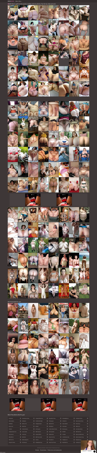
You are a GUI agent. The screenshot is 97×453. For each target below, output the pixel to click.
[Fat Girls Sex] (13, 154)
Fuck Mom (64, 434)
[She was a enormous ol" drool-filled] (64, 245)
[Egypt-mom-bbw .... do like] (54, 229)
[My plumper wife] (54, 108)
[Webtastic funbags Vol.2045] (74, 356)
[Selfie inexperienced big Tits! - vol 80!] (13, 386)
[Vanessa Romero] (43, 371)
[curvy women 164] (33, 28)
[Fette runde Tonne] (43, 43)
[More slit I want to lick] (54, 154)
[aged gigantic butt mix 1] (43, 214)
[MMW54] (13, 12)
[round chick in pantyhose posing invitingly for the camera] (84, 139)
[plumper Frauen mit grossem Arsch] (13, 325)
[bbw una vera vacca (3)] (43, 12)
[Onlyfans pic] (43, 386)
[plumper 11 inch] (43, 58)
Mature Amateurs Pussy (80, 437)
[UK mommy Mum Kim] (33, 123)
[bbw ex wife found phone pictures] (74, 341)
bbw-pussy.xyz (64, 429)
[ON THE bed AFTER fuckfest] (43, 310)
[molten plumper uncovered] (84, 356)
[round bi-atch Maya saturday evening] (43, 123)
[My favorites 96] (23, 123)
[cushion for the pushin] (43, 28)
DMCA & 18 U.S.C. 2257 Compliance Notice (55, 450)
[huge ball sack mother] (64, 341)
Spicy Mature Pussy (52, 418)
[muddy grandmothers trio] (13, 214)
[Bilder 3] (74, 108)
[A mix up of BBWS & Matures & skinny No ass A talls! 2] (74, 214)
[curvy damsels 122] (54, 214)
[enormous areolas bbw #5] (13, 169)
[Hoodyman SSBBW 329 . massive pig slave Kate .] (33, 184)
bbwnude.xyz (78, 423)
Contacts (37, 450)
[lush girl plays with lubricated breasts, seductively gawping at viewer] (74, 229)
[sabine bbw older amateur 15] (84, 310)
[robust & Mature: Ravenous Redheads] (64, 169)
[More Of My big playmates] (54, 89)
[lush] (23, 184)
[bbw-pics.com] (13, 245)
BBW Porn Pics (11, 439)
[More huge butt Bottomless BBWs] (43, 139)
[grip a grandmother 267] (13, 184)
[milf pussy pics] (43, 290)
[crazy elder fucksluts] (23, 214)
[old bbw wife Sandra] (74, 154)
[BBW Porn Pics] (54, 275)
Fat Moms (10, 429)
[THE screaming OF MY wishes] (33, 260)
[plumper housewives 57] (74, 245)
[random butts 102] (43, 260)
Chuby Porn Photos (12, 442)
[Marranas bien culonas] (23, 58)
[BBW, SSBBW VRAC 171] (33, 139)
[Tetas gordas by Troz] (74, 139)
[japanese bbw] (13, 290)
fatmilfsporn (11, 423)
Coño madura (64, 426)
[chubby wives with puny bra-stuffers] (23, 290)
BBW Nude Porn (78, 431)
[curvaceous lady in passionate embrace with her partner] (84, 58)
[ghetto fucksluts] (64, 356)
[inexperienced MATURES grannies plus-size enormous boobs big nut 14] (13, 229)
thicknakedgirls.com (65, 418)
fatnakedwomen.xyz (39, 442)
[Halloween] (23, 154)
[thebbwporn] (23, 43)
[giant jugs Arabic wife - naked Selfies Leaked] (13, 341)
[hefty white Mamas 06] (64, 28)
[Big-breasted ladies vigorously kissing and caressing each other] (33, 43)
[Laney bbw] (84, 245)
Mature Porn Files (52, 437)
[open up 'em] (23, 12)
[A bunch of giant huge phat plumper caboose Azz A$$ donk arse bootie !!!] (33, 12)
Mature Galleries (11, 421)
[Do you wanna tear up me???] (84, 123)
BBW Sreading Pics (25, 439)
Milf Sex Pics (78, 426)
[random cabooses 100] (84, 89)
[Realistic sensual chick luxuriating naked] (23, 356)
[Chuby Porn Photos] (84, 108)
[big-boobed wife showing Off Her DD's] (54, 371)
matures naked (24, 431)
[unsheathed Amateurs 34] (13, 58)
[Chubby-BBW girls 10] (84, 184)
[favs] (43, 275)
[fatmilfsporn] (54, 73)
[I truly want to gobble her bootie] (13, 89)
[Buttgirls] (74, 386)
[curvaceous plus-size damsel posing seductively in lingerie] (64, 184)
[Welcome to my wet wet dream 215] (54, 245)
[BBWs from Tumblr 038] (74, 89)
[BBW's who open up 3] (64, 325)
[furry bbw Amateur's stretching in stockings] (74, 123)
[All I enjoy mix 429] (74, 290)
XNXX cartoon (2, 452)
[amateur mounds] (64, 310)
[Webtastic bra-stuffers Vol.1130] (54, 310)
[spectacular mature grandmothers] (23, 108)
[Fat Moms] (43, 89)
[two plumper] (64, 290)
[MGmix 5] (64, 139)
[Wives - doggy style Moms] (64, 43)
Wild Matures (51, 426)
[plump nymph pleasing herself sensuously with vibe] (54, 12)
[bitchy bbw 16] (74, 184)
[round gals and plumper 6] (43, 108)
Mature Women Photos (79, 421)
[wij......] (33, 245)
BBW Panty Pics (38, 431)
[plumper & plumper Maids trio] (23, 28)
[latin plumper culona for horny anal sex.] (23, 169)
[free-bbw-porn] (84, 214)
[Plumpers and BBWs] (64, 371)
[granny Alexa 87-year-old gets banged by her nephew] (54, 325)
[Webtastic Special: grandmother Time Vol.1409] (43, 169)
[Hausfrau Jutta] (13, 73)
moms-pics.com (11, 434)
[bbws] (74, 169)
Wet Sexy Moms (51, 431)
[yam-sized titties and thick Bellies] (74, 12)
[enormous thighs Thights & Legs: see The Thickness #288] (84, 341)
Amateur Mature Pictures (53, 429)
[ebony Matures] (13, 356)
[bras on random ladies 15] (43, 245)
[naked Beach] (64, 73)
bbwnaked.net (51, 439)
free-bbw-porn (24, 442)
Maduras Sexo (51, 434)
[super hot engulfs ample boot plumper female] (23, 245)
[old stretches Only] (54, 341)
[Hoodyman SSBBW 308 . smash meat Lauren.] (13, 275)
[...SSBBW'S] (13, 123)
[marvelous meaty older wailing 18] (33, 89)
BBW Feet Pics (51, 423)
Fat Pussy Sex (38, 429)
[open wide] (33, 154)
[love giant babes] (64, 386)
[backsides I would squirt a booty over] (13, 310)
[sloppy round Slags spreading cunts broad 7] (54, 43)
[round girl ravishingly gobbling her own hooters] (74, 58)
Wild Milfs (64, 431)
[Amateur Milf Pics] (43, 184)
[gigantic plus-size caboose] (33, 275)
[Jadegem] (54, 123)
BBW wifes (24, 437)
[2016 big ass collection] (54, 260)
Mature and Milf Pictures (80, 434)
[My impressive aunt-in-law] (23, 275)
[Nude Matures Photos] (54, 169)
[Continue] (84, 43)
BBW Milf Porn (11, 437)
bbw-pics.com (11, 426)
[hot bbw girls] (54, 28)
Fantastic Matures (25, 429)
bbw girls (37, 426)
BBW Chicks (24, 426)
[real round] (33, 310)
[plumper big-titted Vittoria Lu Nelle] (33, 290)
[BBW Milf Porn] (64, 58)
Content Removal (43, 450)
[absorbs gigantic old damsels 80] (64, 229)
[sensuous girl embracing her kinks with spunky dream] (74, 310)
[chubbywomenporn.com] (13, 139)
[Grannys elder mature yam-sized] (54, 139)
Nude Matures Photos (25, 418)
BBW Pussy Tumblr (39, 437)
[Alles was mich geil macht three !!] (43, 356)
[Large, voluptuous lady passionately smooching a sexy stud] (23, 341)
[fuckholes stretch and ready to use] (43, 325)
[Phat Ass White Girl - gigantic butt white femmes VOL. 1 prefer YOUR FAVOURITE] (13, 371)
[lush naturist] (33, 371)
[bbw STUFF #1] (84, 290)
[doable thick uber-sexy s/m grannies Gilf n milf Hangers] (33, 58)
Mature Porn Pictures (52, 442)
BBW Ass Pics (24, 423)
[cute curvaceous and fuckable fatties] (74, 275)
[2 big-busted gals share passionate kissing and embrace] (33, 169)
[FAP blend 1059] (84, 371)
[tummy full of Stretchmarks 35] (84, 12)
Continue (37, 439)
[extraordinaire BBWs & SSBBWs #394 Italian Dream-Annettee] (84, 73)
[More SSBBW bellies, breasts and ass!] (33, 341)
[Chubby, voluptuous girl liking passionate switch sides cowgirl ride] (64, 214)
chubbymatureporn (39, 423)
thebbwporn (24, 421)
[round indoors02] (23, 386)
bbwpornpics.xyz (78, 439)
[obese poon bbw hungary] (33, 325)
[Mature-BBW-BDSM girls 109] (33, 73)
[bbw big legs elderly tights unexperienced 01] (23, 325)
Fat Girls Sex (24, 434)
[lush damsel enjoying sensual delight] (74, 371)
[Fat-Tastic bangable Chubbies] (33, 214)
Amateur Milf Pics (38, 434)
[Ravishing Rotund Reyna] (33, 386)
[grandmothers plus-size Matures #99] (23, 73)
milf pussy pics (51, 421)
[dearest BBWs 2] (33, 356)
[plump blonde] (23, 310)
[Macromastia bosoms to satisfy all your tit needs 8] (54, 184)
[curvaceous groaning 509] (84, 275)
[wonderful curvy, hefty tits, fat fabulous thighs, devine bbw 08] (84, 260)
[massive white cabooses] (23, 139)
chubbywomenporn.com (12, 431)
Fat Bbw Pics (64, 421)
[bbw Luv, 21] (74, 28)
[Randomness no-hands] (13, 28)
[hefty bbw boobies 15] (74, 73)
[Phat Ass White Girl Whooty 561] (43, 154)
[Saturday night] (23, 371)
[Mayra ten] (43, 341)
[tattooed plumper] (54, 386)
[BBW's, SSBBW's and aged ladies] (13, 43)
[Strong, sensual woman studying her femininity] (84, 28)
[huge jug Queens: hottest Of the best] (74, 260)
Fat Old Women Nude (65, 437)
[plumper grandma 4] (43, 73)
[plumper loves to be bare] (54, 290)
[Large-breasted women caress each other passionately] (84, 229)
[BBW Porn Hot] (64, 260)
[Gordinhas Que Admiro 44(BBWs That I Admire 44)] (84, 169)
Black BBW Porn (65, 442)
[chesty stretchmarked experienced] (33, 108)
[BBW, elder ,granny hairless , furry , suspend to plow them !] (64, 108)
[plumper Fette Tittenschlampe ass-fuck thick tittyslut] (33, 229)
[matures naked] (64, 154)
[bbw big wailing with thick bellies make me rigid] (13, 108)
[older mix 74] (84, 386)
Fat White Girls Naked (39, 421)
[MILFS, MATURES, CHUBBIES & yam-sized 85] (23, 229)
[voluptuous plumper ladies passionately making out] (23, 260)
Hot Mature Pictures (79, 418)
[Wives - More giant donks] (64, 89)
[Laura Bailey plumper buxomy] (84, 154)
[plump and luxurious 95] (54, 58)
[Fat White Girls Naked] (13, 260)
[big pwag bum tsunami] (23, 89)
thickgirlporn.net (64, 439)
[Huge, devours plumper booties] (43, 229)
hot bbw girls (11, 418)
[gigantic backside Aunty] (54, 356)
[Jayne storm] (84, 325)
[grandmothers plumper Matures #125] (74, 43)
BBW (11, 1)
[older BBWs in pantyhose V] (64, 12)
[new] (64, 275)
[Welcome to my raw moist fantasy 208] (74, 325)
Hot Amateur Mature (79, 429)
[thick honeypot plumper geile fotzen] (64, 123)
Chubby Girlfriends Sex (39, 418)
